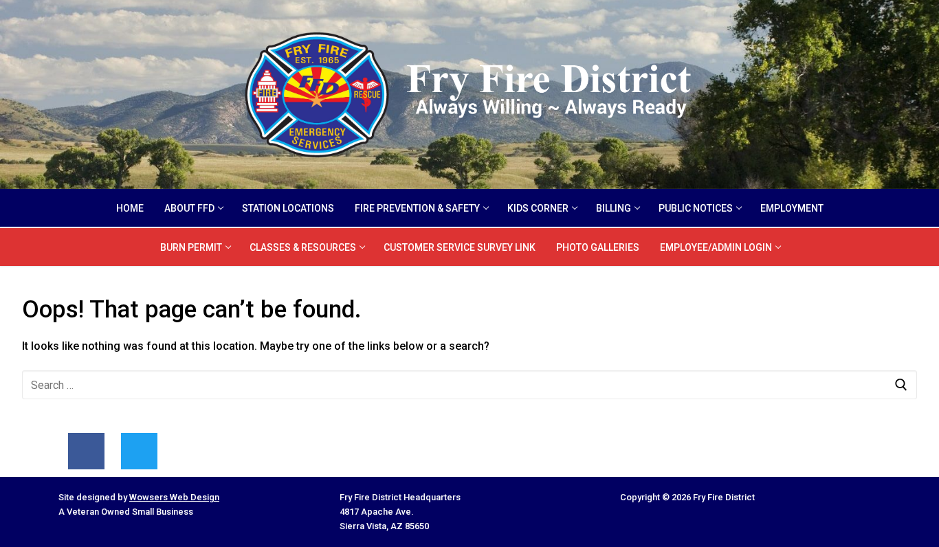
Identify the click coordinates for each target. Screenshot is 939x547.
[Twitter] (139, 451)
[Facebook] (86, 451)
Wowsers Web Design (174, 497)
